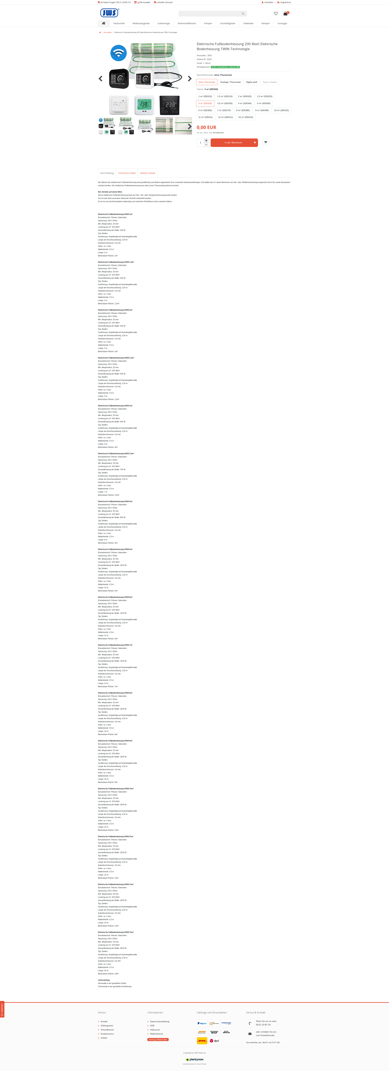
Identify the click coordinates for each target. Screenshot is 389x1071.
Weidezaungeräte (141, 23)
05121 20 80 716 (263, 1025)
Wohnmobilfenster (187, 23)
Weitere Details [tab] (147, 173)
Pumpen (208, 23)
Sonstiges (282, 23)
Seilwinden (248, 23)
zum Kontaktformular (265, 1035)
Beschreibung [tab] (107, 173)
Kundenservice (107, 1034)
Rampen (266, 23)
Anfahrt (104, 1038)
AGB (152, 1026)
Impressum (155, 1030)
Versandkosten (218, 133)
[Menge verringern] (206, 145)
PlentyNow (201, 1064)
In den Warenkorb (233, 142)
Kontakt (104, 1021)
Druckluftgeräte (227, 23)
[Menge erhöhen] (206, 140)
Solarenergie (164, 23)
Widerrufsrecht (156, 1034)
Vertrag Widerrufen (158, 1039)
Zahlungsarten (107, 1026)
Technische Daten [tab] (127, 173)
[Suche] (243, 14)
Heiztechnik (119, 23)
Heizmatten (107, 32)
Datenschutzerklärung (159, 1021)
